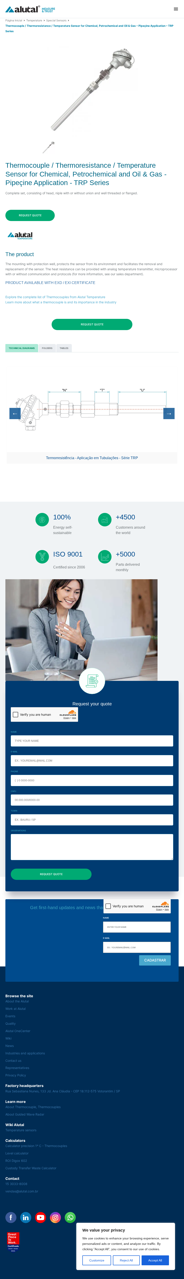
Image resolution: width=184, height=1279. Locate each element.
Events (10, 1016)
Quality (10, 1023)
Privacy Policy (15, 1075)
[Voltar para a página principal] (30, 9)
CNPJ (13, 791)
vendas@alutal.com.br (21, 1191)
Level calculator (16, 1153)
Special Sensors (56, 20)
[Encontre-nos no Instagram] (55, 1217)
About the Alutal (17, 1001)
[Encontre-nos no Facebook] (11, 1217)
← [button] (15, 412)
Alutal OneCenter (17, 1031)
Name (14, 732)
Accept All (155, 1260)
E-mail (14, 751)
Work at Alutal (15, 1009)
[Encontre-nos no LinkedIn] (25, 1217)
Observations (18, 830)
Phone (14, 771)
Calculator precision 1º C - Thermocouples (36, 1146)
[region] (125, 1246)
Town (14, 810)
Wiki (8, 1038)
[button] (176, 9)
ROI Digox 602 (16, 1161)
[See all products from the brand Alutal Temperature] (20, 236)
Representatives (17, 1068)
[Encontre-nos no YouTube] (40, 1217)
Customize (96, 1260)
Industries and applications (25, 1053)
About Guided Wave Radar (24, 1114)
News (9, 1046)
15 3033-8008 (16, 1184)
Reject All (126, 1260)
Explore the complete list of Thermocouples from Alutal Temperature (55, 297)
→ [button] (169, 412)
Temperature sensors (20, 1130)
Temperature (34, 20)
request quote (30, 215)
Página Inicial (13, 20)
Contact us (13, 1060)
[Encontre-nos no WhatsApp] (70, 1217)
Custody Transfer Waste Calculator (30, 1168)
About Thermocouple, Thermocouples (33, 1107)
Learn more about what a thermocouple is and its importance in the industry (60, 302)
